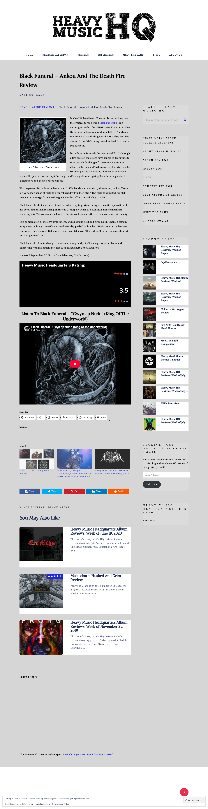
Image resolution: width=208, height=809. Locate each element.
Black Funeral (107, 122)
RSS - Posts (149, 520)
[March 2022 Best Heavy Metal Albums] (36, 459)
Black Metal (59, 507)
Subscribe (152, 484)
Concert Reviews (158, 186)
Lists (156, 54)
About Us (175, 54)
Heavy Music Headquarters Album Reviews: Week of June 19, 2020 (99, 531)
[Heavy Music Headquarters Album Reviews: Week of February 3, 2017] (112, 459)
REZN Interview (170, 403)
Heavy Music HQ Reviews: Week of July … (174, 373)
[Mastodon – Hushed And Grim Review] (41, 591)
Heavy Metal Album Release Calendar (172, 358)
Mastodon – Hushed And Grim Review (96, 577)
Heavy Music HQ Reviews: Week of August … (171, 250)
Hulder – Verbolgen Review (172, 311)
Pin (75, 491)
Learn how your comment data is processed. (88, 754)
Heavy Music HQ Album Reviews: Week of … (174, 279)
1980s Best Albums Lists (164, 203)
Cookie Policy (63, 804)
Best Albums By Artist (163, 195)
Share (31, 491)
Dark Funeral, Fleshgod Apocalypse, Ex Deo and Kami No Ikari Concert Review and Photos (74, 473)
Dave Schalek (32, 95)
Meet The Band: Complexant (169, 342)
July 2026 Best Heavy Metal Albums (172, 326)
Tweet (54, 491)
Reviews (83, 54)
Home (29, 54)
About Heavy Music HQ (162, 151)
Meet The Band (133, 54)
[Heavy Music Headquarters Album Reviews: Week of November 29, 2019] (41, 637)
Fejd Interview (169, 262)
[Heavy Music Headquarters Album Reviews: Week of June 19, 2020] (41, 544)
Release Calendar (55, 54)
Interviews (106, 54)
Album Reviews (156, 160)
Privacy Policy (156, 221)
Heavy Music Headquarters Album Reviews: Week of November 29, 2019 (99, 626)
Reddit (121, 491)
